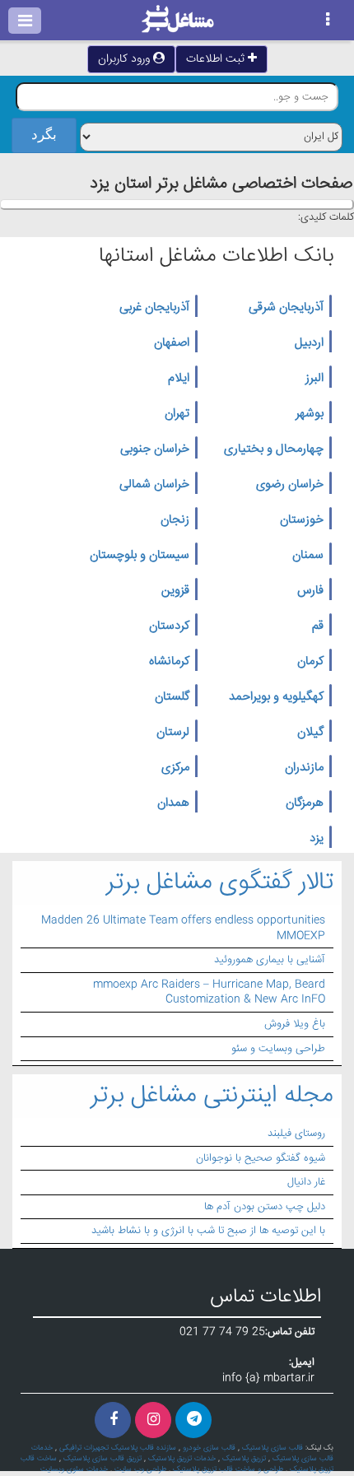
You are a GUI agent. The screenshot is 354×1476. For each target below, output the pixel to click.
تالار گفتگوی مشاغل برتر (219, 883)
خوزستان (302, 520)
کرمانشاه (169, 662)
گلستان (172, 697)
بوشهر (310, 414)
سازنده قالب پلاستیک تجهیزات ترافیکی (117, 1448)
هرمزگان (305, 803)
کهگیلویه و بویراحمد (276, 697)
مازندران (304, 768)
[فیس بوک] (113, 1420)
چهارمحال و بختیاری (274, 449)
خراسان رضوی (290, 485)
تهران (177, 414)
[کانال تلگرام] (193, 1420)
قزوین (175, 591)
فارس (310, 591)
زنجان (175, 520)
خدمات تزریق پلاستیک (182, 1458)
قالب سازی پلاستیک (272, 1448)
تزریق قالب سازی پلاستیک (102, 1458)
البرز (314, 379)
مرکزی (175, 768)
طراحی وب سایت (140, 1469)
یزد (317, 839)
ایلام (178, 379)
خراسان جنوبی (154, 449)
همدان (173, 803)
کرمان (310, 662)
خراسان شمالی (154, 485)
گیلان (310, 733)
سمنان (308, 556)
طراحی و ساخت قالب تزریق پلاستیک (228, 1469)
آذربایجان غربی (154, 308)
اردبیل (309, 343)
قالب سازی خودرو (209, 1448)
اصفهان (171, 343)
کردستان (169, 626)
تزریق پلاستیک (244, 1458)
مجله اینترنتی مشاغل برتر (212, 1096)
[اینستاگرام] (153, 1420)
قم (318, 626)
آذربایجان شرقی (286, 308)
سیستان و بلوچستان (139, 556)
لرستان (172, 733)
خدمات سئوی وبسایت (74, 1469)
